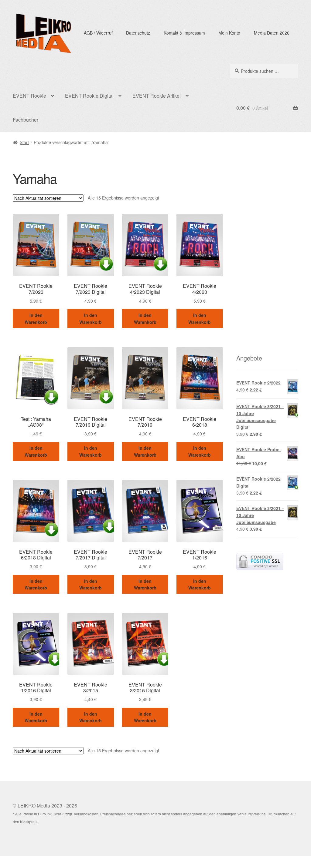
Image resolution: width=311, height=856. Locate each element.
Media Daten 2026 (271, 33)
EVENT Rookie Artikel (156, 95)
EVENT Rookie (29, 95)
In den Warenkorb (36, 318)
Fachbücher (25, 119)
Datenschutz (138, 33)
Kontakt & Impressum (184, 33)
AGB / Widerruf (98, 33)
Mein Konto (229, 33)
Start (24, 142)
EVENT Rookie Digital (89, 95)
